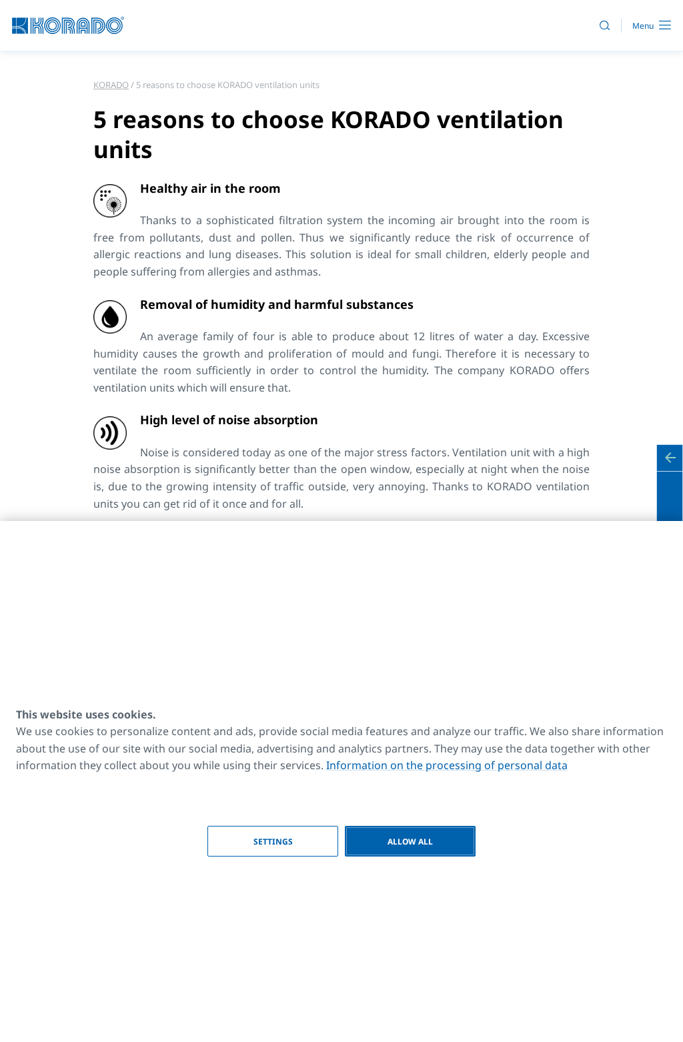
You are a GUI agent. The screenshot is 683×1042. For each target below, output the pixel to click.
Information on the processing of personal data (447, 765)
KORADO (111, 85)
